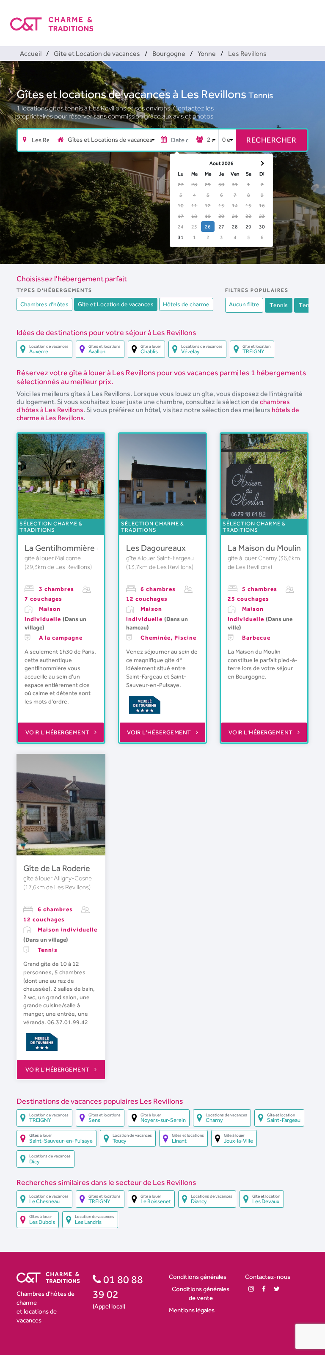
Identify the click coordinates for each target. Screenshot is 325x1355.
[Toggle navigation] (309, 17)
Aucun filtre (244, 304)
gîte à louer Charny (253, 558)
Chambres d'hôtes (44, 304)
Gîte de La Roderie (56, 868)
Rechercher (271, 139)
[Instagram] (251, 1288)
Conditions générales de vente (200, 1293)
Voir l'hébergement (58, 732)
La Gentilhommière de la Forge (80, 547)
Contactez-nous (267, 1276)
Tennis (260, 95)
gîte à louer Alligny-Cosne (57, 878)
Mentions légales (192, 1310)
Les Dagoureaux (156, 547)
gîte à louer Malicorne (53, 558)
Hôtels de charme (186, 304)
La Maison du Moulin (264, 547)
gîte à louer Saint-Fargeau (160, 558)
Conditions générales (197, 1276)
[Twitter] (276, 1288)
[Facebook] (264, 1288)
